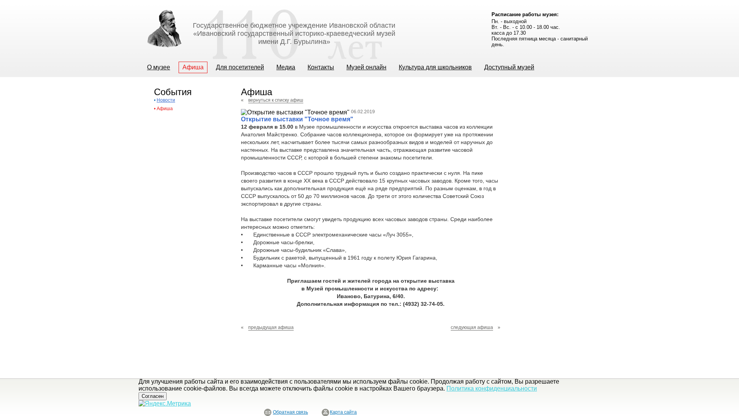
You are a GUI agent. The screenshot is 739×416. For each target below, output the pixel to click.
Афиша (165, 108)
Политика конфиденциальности (491, 388)
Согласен (153, 396)
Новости (166, 100)
